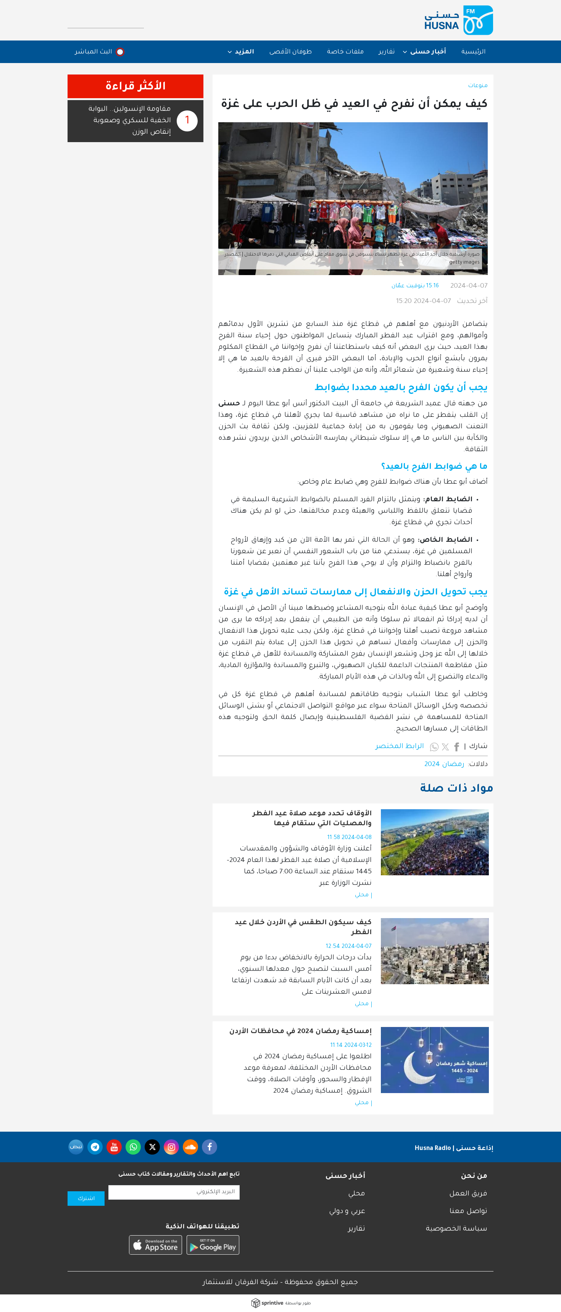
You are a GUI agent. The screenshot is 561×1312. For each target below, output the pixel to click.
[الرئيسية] (459, 20)
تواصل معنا (468, 1212)
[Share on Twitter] (445, 747)
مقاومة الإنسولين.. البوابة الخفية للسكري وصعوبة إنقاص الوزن (130, 121)
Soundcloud (190, 1147)
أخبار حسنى (345, 1177)
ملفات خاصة (345, 52)
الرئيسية (473, 52)
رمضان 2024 (444, 765)
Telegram (95, 1147)
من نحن (474, 1177)
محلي (362, 895)
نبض (76, 1147)
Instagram (171, 1147)
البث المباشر (93, 52)
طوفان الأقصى (290, 52)
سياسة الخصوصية (456, 1229)
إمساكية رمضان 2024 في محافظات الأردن (300, 1032)
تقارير (387, 52)
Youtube (114, 1147)
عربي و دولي (347, 1212)
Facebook (209, 1147)
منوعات (478, 86)
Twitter (152, 1147)
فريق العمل (468, 1194)
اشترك (86, 1199)
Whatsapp (133, 1147)
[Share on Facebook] (456, 747)
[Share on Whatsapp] (434, 747)
